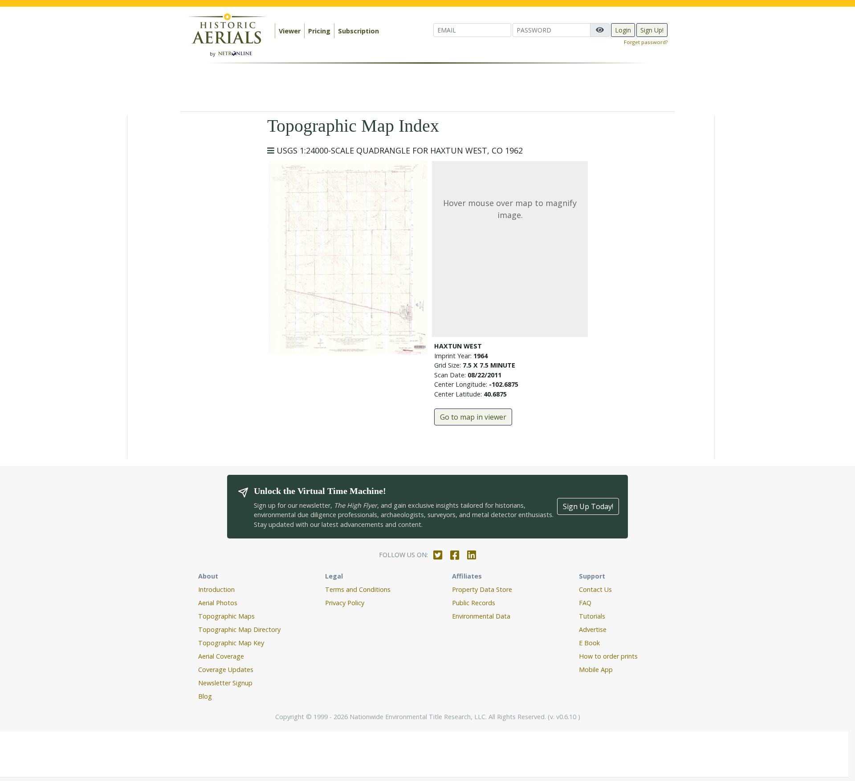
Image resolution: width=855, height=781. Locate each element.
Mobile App (596, 669)
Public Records (473, 603)
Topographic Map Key (231, 643)
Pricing (319, 31)
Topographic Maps (226, 616)
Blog (205, 696)
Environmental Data (481, 616)
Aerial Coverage (221, 656)
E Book (589, 643)
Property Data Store (482, 589)
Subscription (358, 31)
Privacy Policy (344, 603)
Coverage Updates (225, 669)
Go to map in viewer (473, 417)
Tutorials (592, 616)
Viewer (290, 31)
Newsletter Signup (225, 683)
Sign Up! (652, 30)
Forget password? (646, 42)
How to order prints (608, 656)
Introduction (216, 589)
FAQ (585, 603)
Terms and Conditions (358, 589)
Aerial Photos (217, 603)
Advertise (593, 629)
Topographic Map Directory (239, 629)
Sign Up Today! (588, 506)
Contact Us (595, 589)
